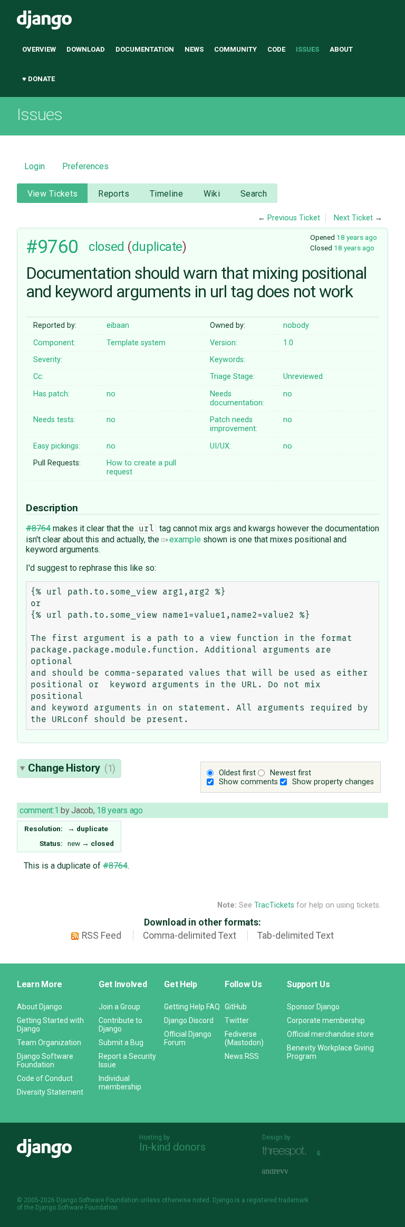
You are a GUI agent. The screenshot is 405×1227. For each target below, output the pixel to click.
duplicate (157, 246)
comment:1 (39, 810)
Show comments (248, 781)
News (194, 49)
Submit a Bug (121, 1042)
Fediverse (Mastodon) (244, 1038)
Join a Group (119, 1006)
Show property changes (333, 781)
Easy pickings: (56, 446)
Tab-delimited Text (295, 935)
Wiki (212, 194)
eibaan (118, 325)
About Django (39, 1006)
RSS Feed (101, 935)
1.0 (288, 342)
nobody (296, 325)
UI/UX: (220, 446)
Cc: (38, 376)
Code (276, 49)
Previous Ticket (293, 217)
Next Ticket (353, 217)
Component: (54, 342)
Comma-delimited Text (189, 935)
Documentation (144, 49)
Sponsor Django (313, 1006)
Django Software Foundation (45, 1060)
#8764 (38, 528)
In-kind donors (172, 1147)
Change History (71, 768)
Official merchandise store (330, 1034)
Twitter (237, 1020)
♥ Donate (38, 79)
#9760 (52, 246)
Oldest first (237, 772)
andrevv (287, 1172)
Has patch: (51, 393)
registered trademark (277, 1200)
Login (34, 166)
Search (253, 194)
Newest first (290, 772)
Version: (223, 342)
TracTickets (274, 905)
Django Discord (189, 1020)
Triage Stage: (232, 376)
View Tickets (52, 194)
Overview (39, 49)
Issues (307, 49)
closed (106, 246)
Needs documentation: (237, 398)
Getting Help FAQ (192, 1006)
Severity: (47, 359)
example (185, 539)
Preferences (85, 166)
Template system (136, 342)
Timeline (166, 194)
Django (44, 20)
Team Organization (49, 1042)
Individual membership (120, 1082)
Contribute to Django (120, 1024)
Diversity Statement (50, 1092)
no (111, 393)
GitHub (236, 1006)
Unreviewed (303, 376)
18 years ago (356, 237)
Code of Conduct (45, 1078)
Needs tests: (54, 419)
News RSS (242, 1056)
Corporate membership (326, 1020)
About (341, 49)
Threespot (287, 1152)
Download (85, 49)
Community (235, 49)
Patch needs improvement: (233, 424)
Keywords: (227, 359)
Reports (113, 194)
